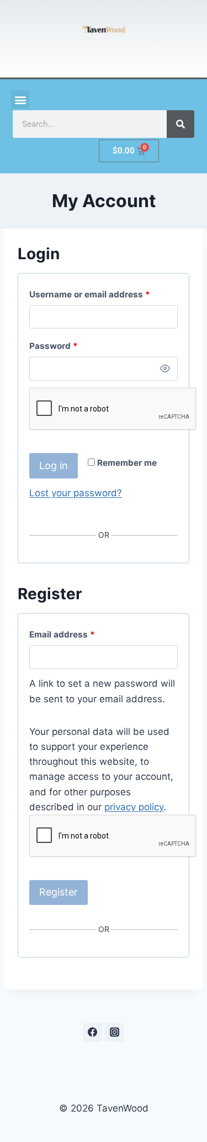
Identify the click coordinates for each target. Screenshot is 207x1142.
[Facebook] (92, 1032)
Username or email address (92, 292)
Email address (64, 632)
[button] (20, 99)
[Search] (180, 124)
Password (56, 343)
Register (58, 892)
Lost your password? (75, 492)
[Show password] (165, 368)
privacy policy (133, 806)
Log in (53, 465)
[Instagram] (114, 1032)
